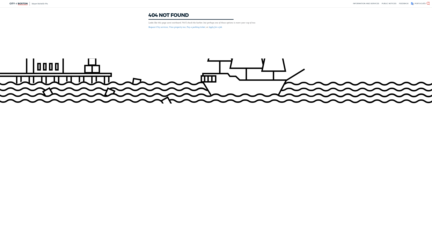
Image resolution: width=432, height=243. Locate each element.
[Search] (427, 3)
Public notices (389, 3)
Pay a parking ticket (196, 27)
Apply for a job (215, 27)
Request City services (158, 27)
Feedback (404, 3)
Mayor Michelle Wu (40, 4)
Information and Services (366, 3)
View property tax (177, 27)
